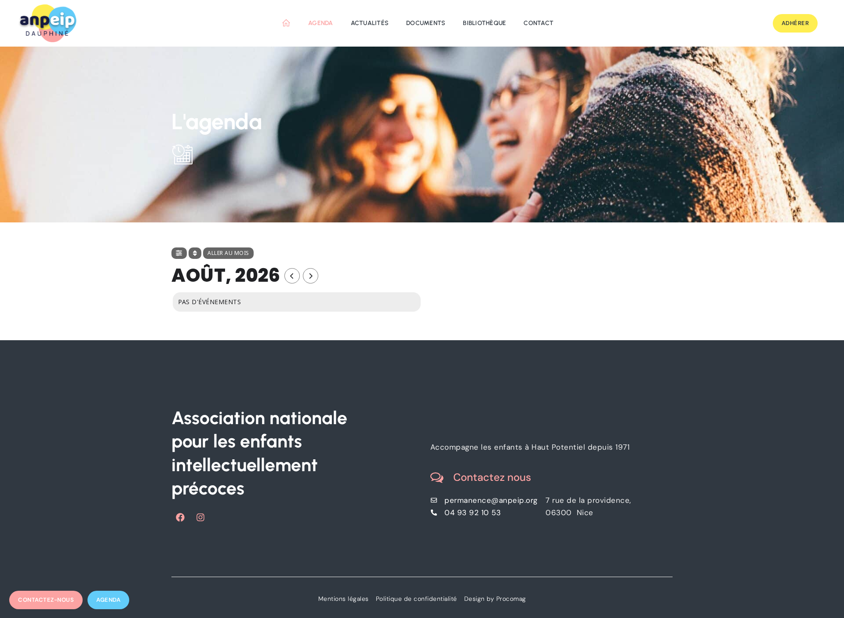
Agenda (320, 23)
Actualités (370, 23)
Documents (425, 23)
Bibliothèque (484, 23)
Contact (538, 23)
